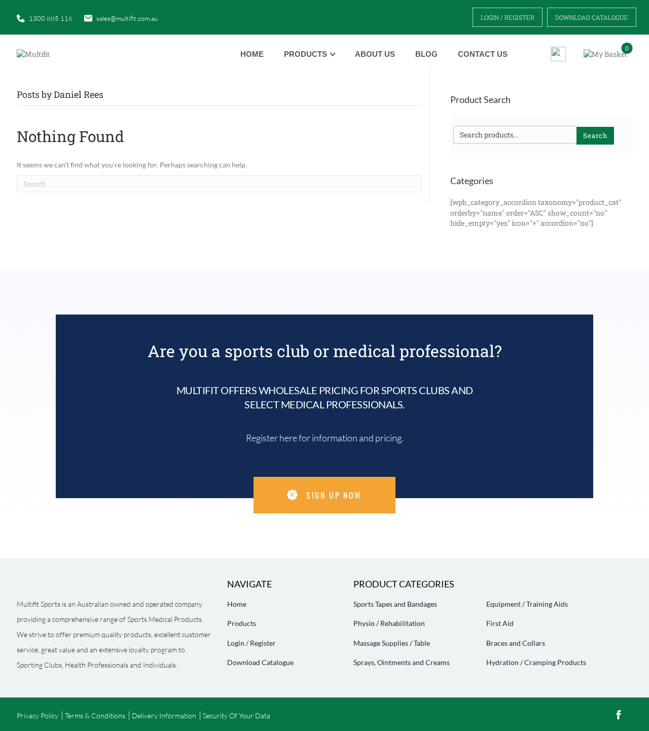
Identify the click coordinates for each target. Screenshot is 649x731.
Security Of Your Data (236, 715)
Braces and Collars (515, 643)
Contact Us (483, 54)
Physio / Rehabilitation (389, 623)
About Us (375, 54)
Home (252, 54)
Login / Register (507, 17)
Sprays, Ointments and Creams (401, 662)
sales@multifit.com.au (127, 18)
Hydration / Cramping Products (536, 662)
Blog (426, 54)
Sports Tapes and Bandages (395, 604)
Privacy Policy (37, 715)
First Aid (500, 623)
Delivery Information (164, 715)
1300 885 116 (51, 18)
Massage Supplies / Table (391, 643)
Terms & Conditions (95, 715)
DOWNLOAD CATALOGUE (591, 17)
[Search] (554, 54)
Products (305, 54)
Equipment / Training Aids (527, 604)
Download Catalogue (260, 662)
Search (595, 135)
